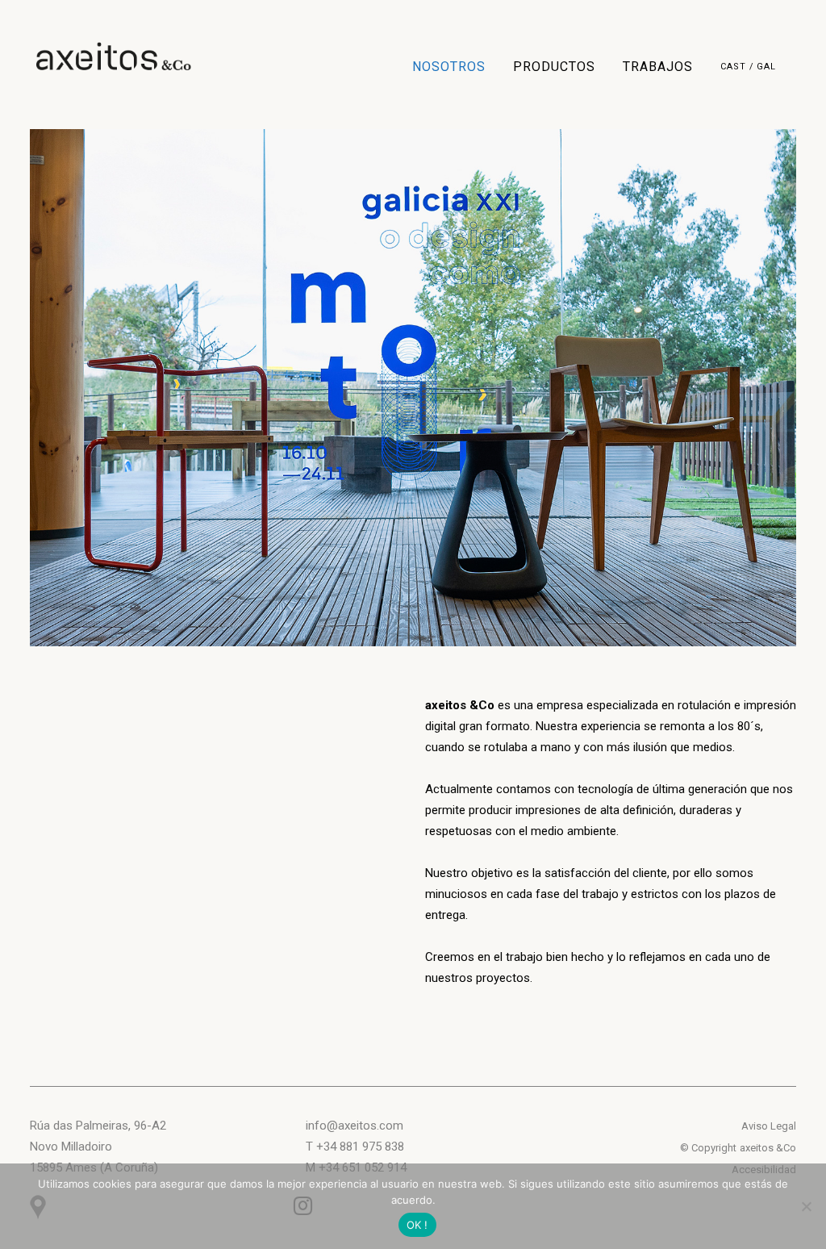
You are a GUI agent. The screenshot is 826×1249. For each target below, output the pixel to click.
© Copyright (708, 1148)
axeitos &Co (768, 1148)
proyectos (503, 978)
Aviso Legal (768, 1126)
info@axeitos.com (354, 1125)
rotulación (704, 705)
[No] (806, 1206)
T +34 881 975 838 (355, 1146)
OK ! (417, 1224)
